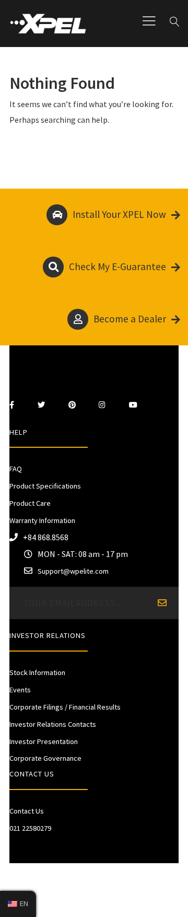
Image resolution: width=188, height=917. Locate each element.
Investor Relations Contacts (52, 724)
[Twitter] (41, 405)
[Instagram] (102, 405)
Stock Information (37, 672)
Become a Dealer (129, 318)
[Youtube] (133, 405)
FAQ (15, 468)
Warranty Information (42, 520)
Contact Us (26, 811)
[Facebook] (11, 405)
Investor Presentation (43, 741)
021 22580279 (30, 828)
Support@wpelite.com (73, 571)
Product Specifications (45, 486)
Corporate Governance (45, 758)
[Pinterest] (72, 405)
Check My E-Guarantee (117, 266)
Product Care (30, 503)
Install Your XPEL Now (119, 214)
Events (20, 689)
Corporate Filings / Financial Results (65, 707)
